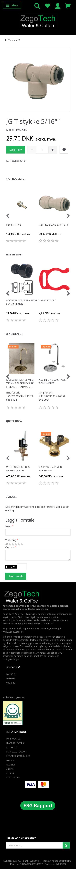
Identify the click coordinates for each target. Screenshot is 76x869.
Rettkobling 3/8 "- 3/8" (54, 224)
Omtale (9, 547)
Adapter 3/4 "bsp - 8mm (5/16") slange (21, 302)
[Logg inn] (57, 5)
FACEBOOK (11, 674)
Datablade (11, 760)
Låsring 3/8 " (47, 300)
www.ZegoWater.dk (13, 631)
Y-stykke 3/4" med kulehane (50, 468)
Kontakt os (11, 747)
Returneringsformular (18, 756)
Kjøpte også (13, 421)
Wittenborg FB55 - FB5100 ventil (18, 468)
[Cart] (67, 5)
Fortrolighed (13, 739)
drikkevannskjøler (12, 649)
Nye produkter (15, 178)
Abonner (66, 845)
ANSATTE (9, 769)
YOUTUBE (10, 683)
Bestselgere (13, 254)
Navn (8, 526)
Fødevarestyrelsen (13, 697)
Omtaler (11, 496)
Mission (10, 773)
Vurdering (10, 540)
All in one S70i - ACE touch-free (52, 381)
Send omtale (15, 576)
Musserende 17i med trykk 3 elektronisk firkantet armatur (20, 383)
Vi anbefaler (13, 334)
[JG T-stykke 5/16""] (38, 80)
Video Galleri (13, 777)
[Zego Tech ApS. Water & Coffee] (38, 20)
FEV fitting (13, 224)
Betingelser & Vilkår (16, 752)
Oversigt (10, 765)
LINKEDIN (10, 678)
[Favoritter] (47, 5)
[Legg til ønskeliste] (64, 150)
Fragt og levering (15, 743)
